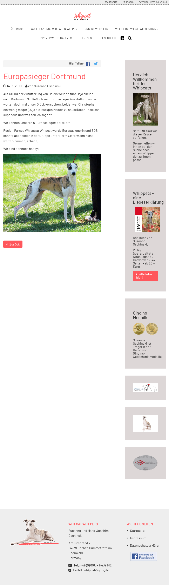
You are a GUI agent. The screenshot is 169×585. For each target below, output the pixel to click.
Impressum (128, 2)
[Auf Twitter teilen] (95, 63)
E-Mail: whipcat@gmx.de (91, 570)
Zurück (14, 244)
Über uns (17, 29)
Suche (130, 38)
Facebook (123, 38)
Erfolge (87, 38)
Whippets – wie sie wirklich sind (136, 29)
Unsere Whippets (96, 29)
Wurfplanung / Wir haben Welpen (54, 29)
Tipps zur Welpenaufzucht (56, 38)
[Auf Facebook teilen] (88, 63)
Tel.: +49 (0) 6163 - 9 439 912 (93, 565)
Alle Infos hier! (144, 275)
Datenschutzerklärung (153, 2)
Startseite (111, 2)
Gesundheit (108, 38)
